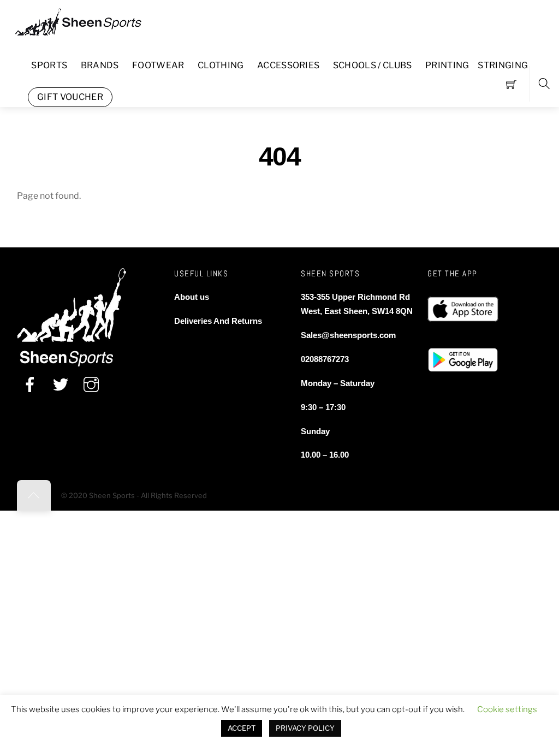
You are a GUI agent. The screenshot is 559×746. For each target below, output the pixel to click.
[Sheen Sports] (87, 20)
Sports (49, 65)
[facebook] (30, 385)
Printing (447, 65)
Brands (100, 65)
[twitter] (60, 385)
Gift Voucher (70, 97)
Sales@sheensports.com (348, 335)
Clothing (221, 65)
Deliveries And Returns (218, 320)
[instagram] (91, 385)
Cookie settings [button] (507, 709)
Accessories (288, 65)
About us (191, 296)
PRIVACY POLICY (305, 728)
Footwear (158, 65)
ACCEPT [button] (241, 728)
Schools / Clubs (372, 65)
